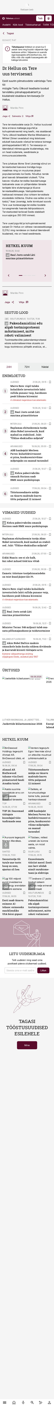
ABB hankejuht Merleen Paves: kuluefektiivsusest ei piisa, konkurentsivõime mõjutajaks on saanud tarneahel (39, 821)
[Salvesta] (50, 382)
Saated (6, 851)
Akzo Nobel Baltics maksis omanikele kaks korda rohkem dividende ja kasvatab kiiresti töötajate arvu (26, 646)
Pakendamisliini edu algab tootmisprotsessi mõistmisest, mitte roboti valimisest (23, 329)
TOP (4, 803)
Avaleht (6, 24)
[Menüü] (4, 1402)
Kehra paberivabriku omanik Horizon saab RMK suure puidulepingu (25, 476)
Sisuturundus (18, 319)
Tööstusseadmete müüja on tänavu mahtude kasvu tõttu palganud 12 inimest (25, 496)
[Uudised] (14, 1402)
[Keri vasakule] (9, 275)
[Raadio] (23, 1402)
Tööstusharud (32, 24)
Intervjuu (15, 424)
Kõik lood (18, 24)
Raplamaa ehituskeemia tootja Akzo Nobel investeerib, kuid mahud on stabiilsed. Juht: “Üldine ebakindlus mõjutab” (26, 542)
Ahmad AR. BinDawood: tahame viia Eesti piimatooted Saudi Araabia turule (13, 776)
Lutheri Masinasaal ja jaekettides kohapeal (26, 720)
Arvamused (16, 446)
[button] (20, 970)
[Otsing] (32, 1402)
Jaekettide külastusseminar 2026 (22, 723)
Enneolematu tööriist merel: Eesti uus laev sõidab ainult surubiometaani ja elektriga (40, 866)
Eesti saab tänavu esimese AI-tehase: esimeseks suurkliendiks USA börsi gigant (13, 907)
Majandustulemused (13, 639)
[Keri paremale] (45, 275)
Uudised (14, 382)
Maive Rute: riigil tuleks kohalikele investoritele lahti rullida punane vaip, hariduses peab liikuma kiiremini (25, 592)
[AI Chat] (41, 1402)
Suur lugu (34, 851)
